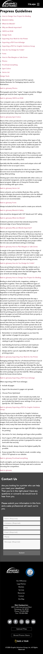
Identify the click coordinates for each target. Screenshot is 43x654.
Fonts (4, 54)
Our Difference (21, 581)
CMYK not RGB (7, 31)
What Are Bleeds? (8, 24)
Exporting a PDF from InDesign (13, 42)
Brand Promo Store (22, 635)
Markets (21, 587)
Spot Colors (6, 68)
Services (21, 590)
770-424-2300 (24, 611)
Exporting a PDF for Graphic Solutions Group (18, 46)
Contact (21, 596)
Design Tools (6, 35)
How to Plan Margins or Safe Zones (15, 57)
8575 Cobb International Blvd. (21, 607)
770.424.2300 (34, 4)
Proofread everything (10, 65)
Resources (21, 593)
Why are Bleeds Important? (12, 27)
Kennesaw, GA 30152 (21, 609)
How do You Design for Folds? (13, 50)
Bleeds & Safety (8, 20)
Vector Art (6, 72)
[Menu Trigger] (38, 4)
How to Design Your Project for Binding (16, 16)
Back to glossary (6, 88)
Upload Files (21, 629)
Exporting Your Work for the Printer (15, 39)
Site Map (21, 599)
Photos (4, 61)
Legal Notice (21, 584)
